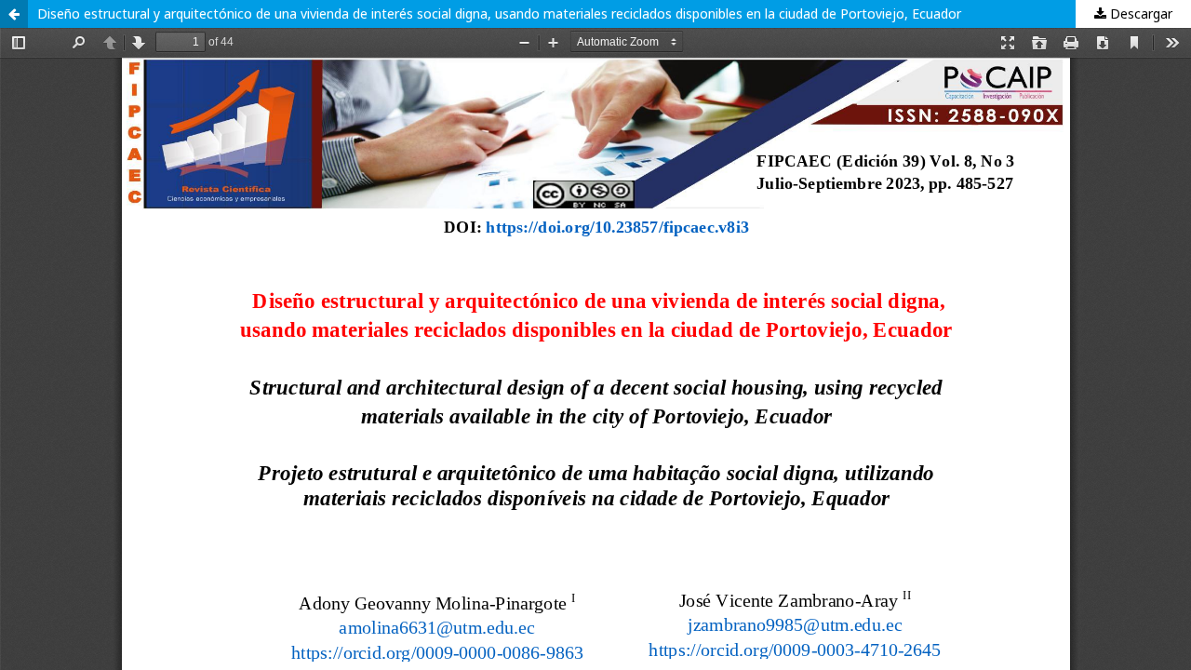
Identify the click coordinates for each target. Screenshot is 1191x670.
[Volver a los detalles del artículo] (14, 14)
